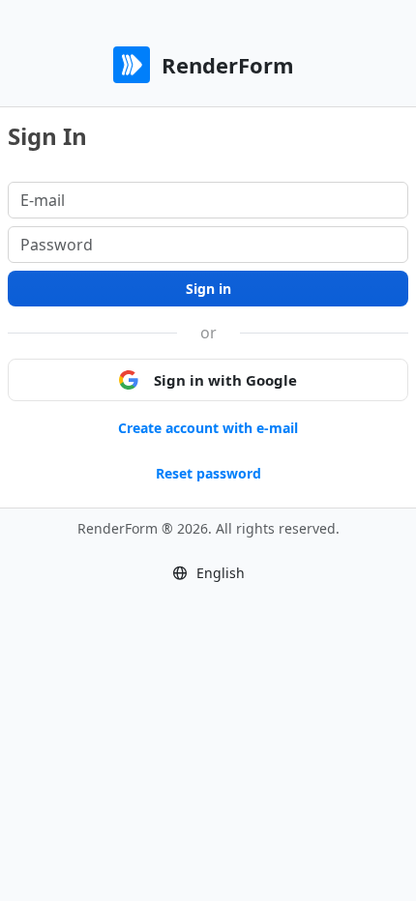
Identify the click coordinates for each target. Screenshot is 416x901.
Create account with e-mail (208, 428)
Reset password (208, 473)
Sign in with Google (225, 380)
